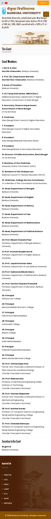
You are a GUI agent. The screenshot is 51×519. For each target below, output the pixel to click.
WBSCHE (7, 475)
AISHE (6, 498)
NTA (5, 493)
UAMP (6, 489)
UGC (6, 479)
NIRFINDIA (8, 503)
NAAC (6, 484)
